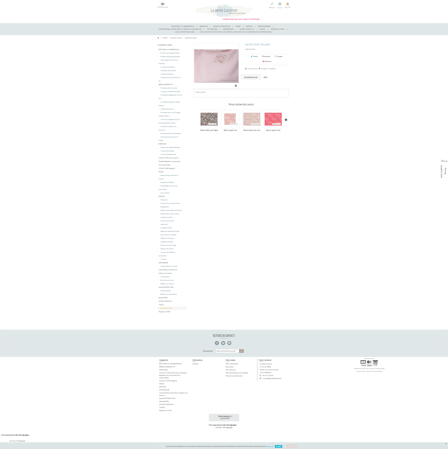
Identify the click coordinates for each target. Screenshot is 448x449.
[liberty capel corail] (273, 119)
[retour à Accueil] (158, 38)
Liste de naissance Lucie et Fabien (168, 138)
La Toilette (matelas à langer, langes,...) (169, 103)
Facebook (266, 56)
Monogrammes (165, 291)
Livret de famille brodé (168, 154)
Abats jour (164, 200)
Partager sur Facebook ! (268, 69)
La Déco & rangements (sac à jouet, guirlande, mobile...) (169, 121)
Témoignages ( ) (225, 416)
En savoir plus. (270, 446)
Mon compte (230, 360)
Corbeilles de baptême (168, 70)
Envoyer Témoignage (224, 427)
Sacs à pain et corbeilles (168, 235)
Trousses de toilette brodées (170, 91)
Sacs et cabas (165, 193)
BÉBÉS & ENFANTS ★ (222, 26)
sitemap (195, 364)
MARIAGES (204, 26)
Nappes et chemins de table (169, 231)
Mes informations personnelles (237, 373)
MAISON (249, 26)
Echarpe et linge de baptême (170, 56)
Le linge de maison (166, 217)
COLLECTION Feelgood (185, 32)
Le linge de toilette (166, 242)
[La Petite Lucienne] (224, 10)
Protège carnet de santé (168, 88)
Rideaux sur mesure (167, 284)
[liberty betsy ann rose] (252, 119)
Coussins (163, 259)
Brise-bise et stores (167, 280)
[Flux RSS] (224, 418)
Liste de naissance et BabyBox (170, 133)
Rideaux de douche (166, 249)
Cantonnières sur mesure (168, 266)
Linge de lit (164, 224)
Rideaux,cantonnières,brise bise (171, 210)
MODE (238, 26)
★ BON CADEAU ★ (247, 29)
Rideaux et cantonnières (168, 294)
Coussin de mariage (167, 151)
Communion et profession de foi (169, 79)
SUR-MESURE (212, 29)
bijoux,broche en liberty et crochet (168, 177)
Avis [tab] (265, 77)
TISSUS (262, 29)
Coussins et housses (167, 221)
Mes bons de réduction (234, 376)
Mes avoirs (230, 367)
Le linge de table (166, 228)
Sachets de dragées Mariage (170, 147)
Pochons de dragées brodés (170, 53)
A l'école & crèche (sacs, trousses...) (167, 128)
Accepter (278, 446)
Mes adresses (231, 370)
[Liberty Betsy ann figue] (209, 119)
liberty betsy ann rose (251, 130)
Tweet (255, 56)
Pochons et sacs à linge (168, 245)
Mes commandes (232, 364)
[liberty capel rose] (230, 119)
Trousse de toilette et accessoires (167, 254)
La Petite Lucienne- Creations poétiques (374, 368)
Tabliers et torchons (167, 238)
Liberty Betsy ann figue (209, 130)
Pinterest (267, 61)
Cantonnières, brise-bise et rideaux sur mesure (180, 29)
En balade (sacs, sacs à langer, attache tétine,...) (169, 114)
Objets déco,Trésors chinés (169, 214)
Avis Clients (442, 171)
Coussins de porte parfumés (170, 203)
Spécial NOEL (163, 298)
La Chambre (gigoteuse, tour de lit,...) (170, 96)
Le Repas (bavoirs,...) (167, 109)
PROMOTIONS (228, 29)
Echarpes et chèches (167, 182)
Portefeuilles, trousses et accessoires (168, 187)
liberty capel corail (273, 130)
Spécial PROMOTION (166, 287)
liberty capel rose (230, 130)
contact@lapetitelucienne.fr (272, 378)
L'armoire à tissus (166, 308)
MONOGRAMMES (264, 26)
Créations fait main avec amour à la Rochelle (229, 19)
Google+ (279, 56)
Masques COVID (277, 29)
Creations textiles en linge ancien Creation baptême (369, 371)
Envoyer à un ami (253, 69)
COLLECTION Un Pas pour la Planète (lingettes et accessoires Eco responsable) (236, 32)
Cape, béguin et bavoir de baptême (168, 61)
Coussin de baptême (167, 67)
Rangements (164, 207)
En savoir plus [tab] (251, 77)
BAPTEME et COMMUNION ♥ (183, 26)
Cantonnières (165, 277)
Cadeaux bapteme (166, 74)
